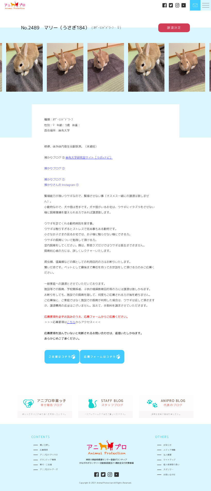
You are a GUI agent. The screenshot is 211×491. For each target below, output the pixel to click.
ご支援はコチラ (60, 356)
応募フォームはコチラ (100, 356)
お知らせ (167, 445)
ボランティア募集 (48, 459)
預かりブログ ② (54, 168)
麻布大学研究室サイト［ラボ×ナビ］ (89, 157)
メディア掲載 (169, 450)
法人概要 (167, 454)
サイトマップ (169, 459)
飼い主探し (45, 445)
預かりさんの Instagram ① (61, 185)
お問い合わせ (169, 474)
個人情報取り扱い (171, 464)
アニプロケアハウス (49, 454)
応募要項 (44, 450)
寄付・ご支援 (46, 464)
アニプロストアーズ (49, 469)
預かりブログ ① (54, 179)
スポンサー (168, 469)
